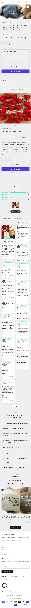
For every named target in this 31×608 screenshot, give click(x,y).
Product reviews (7, 218)
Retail (3, 552)
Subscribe (7, 571)
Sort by (17, 222)
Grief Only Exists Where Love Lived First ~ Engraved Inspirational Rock (11, 517)
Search (3, 547)
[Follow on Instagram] (6, 591)
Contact (3, 554)
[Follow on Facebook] (2, 591)
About (3, 549)
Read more (4, 256)
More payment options (15, 74)
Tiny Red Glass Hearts (12, 131)
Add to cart (15, 66)
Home (3, 544)
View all (15, 527)
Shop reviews (17, 218)
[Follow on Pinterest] (10, 591)
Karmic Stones (6, 22)
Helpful (4, 259)
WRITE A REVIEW (15, 211)
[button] (15, 34)
